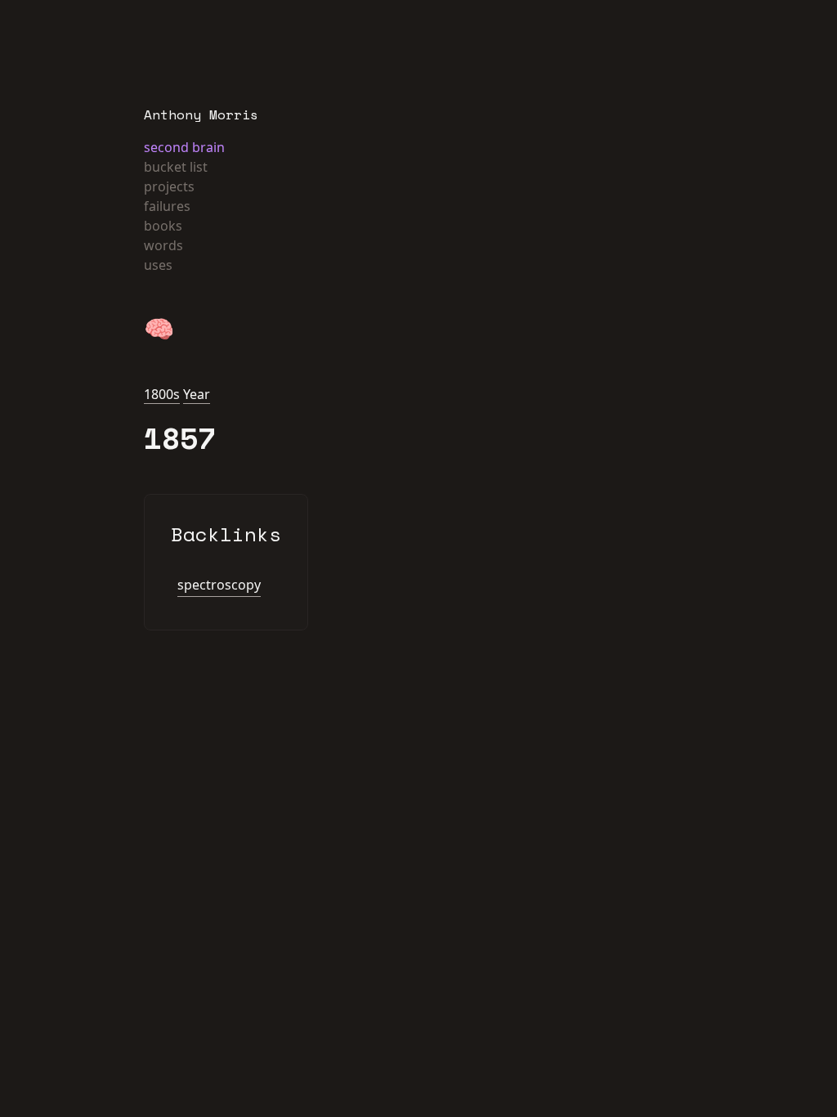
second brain (184, 147)
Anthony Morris (201, 114)
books (163, 226)
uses (158, 265)
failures (167, 206)
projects (169, 186)
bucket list (176, 167)
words (163, 245)
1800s (162, 394)
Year (196, 394)
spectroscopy (219, 585)
